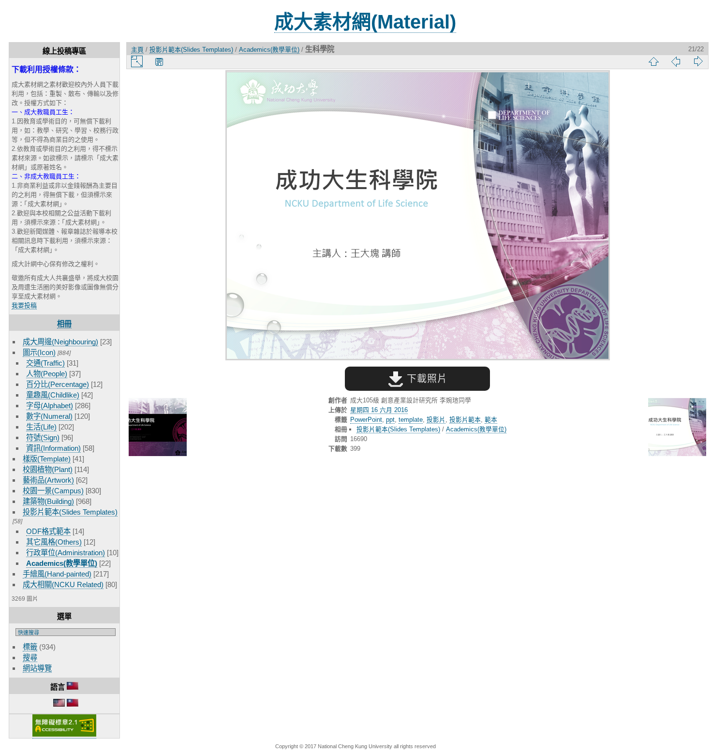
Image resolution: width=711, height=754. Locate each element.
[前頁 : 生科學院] (158, 428)
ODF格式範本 (48, 531)
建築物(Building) (48, 501)
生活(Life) (41, 427)
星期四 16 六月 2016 (379, 410)
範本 (491, 419)
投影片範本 (465, 419)
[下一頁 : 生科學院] (677, 428)
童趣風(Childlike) (52, 395)
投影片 (436, 419)
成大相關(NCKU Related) (63, 584)
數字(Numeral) (49, 416)
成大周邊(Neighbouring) (60, 342)
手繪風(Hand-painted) (57, 574)
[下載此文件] (159, 61)
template (411, 419)
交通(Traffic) (45, 363)
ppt (390, 419)
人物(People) (46, 374)
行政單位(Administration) (65, 552)
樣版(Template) (47, 459)
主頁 (137, 49)
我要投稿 (24, 305)
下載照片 (425, 378)
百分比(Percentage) (57, 384)
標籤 (30, 647)
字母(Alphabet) (49, 405)
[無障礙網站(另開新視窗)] (64, 735)
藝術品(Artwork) (48, 480)
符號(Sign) (42, 437)
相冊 (64, 324)
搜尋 (30, 657)
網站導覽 (37, 668)
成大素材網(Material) (365, 21)
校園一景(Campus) (53, 491)
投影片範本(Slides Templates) (70, 512)
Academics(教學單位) (61, 563)
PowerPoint (366, 419)
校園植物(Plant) (48, 469)
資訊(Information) (53, 448)
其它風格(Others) (54, 542)
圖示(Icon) (39, 352)
